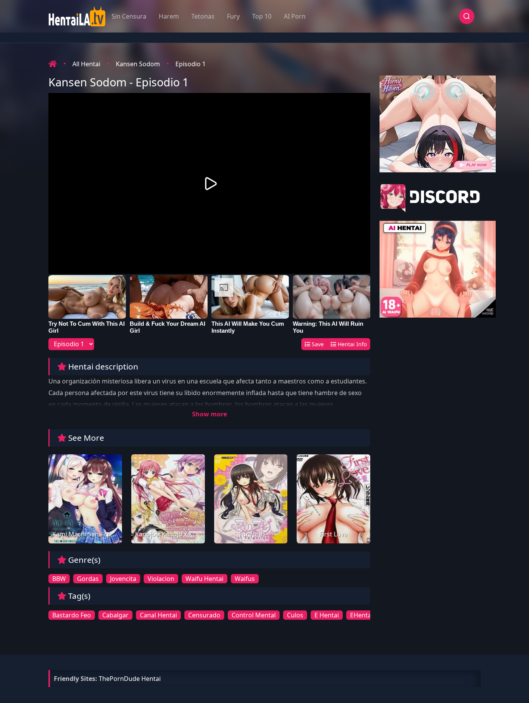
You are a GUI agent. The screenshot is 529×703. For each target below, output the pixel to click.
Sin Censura (129, 16)
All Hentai (86, 64)
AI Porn (295, 16)
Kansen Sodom (138, 64)
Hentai (151, 678)
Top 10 (261, 16)
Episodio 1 (190, 64)
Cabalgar (115, 615)
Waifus (245, 578)
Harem (169, 16)
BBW (59, 578)
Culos (295, 615)
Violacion (161, 578)
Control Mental (254, 615)
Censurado (204, 615)
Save (317, 344)
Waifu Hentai (204, 578)
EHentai (361, 615)
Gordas (88, 578)
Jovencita (123, 578)
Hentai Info (351, 344)
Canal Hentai (158, 615)
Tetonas (203, 16)
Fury (233, 16)
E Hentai (326, 615)
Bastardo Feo (71, 615)
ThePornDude (119, 678)
